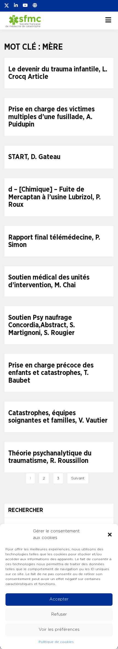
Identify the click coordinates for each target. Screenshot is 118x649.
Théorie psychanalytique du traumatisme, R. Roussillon (49, 457)
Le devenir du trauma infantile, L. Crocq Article (57, 73)
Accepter (59, 599)
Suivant (78, 478)
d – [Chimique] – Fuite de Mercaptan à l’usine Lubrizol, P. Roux (54, 197)
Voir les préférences (59, 629)
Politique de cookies (56, 641)
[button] (110, 534)
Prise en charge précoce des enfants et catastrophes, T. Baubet (51, 373)
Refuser (59, 614)
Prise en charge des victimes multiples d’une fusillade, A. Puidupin (51, 117)
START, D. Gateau (34, 157)
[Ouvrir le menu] (108, 20)
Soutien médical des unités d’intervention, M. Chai (48, 281)
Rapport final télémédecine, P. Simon (54, 241)
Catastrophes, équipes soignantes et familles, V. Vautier (58, 417)
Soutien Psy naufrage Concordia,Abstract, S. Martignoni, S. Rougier (41, 325)
